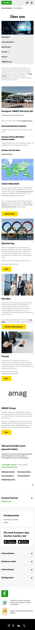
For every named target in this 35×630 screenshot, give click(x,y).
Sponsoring (5, 47)
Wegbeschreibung (7, 154)
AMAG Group (6, 62)
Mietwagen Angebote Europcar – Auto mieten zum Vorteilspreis (8, 472)
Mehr (6, 269)
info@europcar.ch (27, 121)
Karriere (4, 52)
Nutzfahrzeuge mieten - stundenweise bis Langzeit (8, 479)
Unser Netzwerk (7, 42)
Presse (4, 57)
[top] (33, 485)
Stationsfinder (9, 214)
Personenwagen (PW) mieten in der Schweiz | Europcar (8, 475)
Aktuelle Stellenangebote (13, 327)
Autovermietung (6, 8)
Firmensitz (5, 37)
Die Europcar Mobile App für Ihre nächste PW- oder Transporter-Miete (24, 472)
